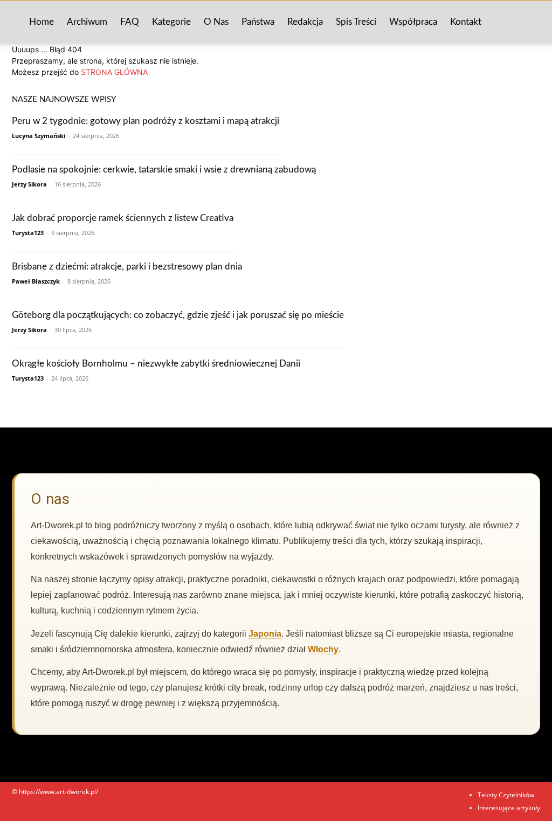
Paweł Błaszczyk (36, 281)
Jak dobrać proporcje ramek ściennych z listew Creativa (122, 218)
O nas (216, 21)
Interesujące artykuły (509, 807)
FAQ (129, 21)
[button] (527, 23)
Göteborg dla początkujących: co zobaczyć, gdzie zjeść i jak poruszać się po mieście (178, 315)
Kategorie (171, 21)
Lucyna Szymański (38, 136)
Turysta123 (28, 233)
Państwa (258, 21)
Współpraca (413, 21)
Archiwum (87, 21)
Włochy (323, 649)
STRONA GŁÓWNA (114, 72)
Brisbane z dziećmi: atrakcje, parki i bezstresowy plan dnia (127, 266)
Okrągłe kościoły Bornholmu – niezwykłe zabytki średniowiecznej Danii (156, 363)
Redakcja (305, 21)
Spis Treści (356, 21)
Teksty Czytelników (506, 794)
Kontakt (465, 21)
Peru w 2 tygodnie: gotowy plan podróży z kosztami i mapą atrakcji (145, 121)
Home (41, 21)
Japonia (265, 633)
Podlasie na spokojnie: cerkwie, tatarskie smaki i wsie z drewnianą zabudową (164, 169)
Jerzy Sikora (29, 184)
